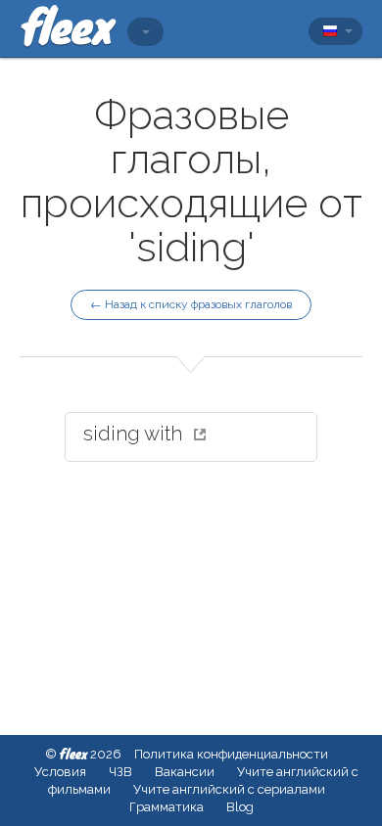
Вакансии (185, 771)
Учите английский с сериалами (229, 789)
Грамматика (166, 807)
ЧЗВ (120, 771)
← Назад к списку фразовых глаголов (191, 304)
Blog (240, 807)
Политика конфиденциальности (231, 754)
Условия (60, 771)
